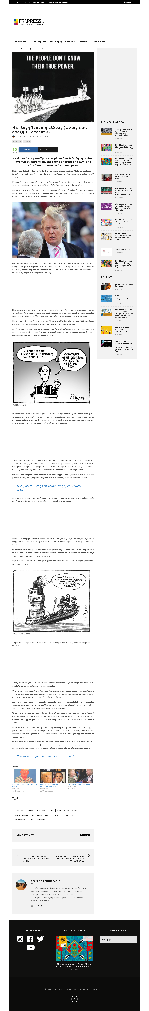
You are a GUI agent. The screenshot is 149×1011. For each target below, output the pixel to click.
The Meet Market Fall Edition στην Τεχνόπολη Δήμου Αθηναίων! (124, 207)
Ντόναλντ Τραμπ (68, 815)
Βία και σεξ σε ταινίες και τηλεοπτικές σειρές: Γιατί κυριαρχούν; (69, 859)
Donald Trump (19, 810)
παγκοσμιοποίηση (38, 819)
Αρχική (15, 49)
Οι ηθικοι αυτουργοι (21, 2)
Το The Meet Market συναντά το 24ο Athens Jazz (123, 237)
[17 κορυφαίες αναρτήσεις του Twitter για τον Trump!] (53, 776)
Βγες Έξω (70, 41)
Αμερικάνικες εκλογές (44, 810)
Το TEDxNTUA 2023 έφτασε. (124, 285)
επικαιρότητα (37, 815)
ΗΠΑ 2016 (55, 815)
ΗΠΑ (46, 815)
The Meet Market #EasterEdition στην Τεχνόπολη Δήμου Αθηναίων (123, 162)
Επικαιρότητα (17, 141)
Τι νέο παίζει (98, 41)
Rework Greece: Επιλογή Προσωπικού (122, 329)
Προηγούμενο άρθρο (31, 854)
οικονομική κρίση (20, 819)
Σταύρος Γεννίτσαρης (26, 136)
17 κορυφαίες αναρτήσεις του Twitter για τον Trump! (50, 785)
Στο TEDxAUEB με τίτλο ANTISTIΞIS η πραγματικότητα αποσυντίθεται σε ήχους (124, 346)
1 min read (27, 141)
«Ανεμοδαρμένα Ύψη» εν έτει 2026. (123, 176)
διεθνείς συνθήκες (21, 815)
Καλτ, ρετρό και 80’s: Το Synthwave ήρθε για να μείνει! (36, 859)
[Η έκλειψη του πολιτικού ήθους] (80, 776)
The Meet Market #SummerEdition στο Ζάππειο (123, 222)
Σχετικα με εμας (39, 2)
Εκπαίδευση (20, 41)
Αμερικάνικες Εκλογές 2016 (67, 810)
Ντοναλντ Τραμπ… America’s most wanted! (45, 756)
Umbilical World (122, 249)
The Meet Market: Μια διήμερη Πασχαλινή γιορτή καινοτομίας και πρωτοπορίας (124, 314)
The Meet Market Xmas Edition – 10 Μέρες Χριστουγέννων (123, 191)
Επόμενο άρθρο (77, 854)
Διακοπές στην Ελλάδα (58, 2)
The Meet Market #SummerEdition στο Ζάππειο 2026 (124, 147)
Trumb (30, 810)
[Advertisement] (97, 22)
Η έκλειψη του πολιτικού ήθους (79, 784)
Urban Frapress (38, 41)
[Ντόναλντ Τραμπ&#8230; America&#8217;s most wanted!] (25, 776)
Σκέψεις (82, 41)
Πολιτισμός (55, 41)
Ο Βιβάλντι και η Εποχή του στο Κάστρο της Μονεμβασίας (123, 132)
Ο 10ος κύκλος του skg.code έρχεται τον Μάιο (124, 298)
